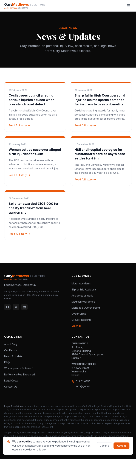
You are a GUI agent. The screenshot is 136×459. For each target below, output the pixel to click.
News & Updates (14, 356)
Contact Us (10, 386)
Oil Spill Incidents (81, 319)
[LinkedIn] (24, 307)
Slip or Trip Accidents (84, 289)
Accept (121, 445)
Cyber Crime (79, 313)
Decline (104, 445)
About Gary (10, 344)
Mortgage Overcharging (86, 307)
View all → (78, 325)
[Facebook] (7, 307)
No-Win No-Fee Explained (19, 374)
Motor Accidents (81, 283)
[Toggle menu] (128, 5)
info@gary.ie (83, 386)
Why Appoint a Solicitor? (18, 368)
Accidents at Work (82, 295)
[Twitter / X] (16, 307)
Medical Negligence (83, 301)
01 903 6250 (83, 381)
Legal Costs (11, 380)
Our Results (11, 350)
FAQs (7, 362)
